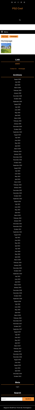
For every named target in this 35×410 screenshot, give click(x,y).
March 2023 (17, 182)
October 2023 (17, 162)
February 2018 (17, 318)
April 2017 (17, 343)
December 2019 (17, 268)
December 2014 (17, 373)
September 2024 (17, 132)
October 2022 (17, 196)
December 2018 (17, 290)
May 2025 (17, 112)
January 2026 (17, 93)
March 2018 (17, 315)
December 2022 (17, 190)
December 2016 (17, 354)
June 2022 (17, 207)
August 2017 (17, 332)
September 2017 (17, 329)
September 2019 (17, 273)
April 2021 (17, 246)
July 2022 (17, 204)
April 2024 (17, 146)
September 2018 (17, 298)
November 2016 (17, 357)
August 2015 (17, 365)
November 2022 (17, 193)
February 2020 (17, 262)
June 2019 (17, 279)
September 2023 (17, 165)
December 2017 (17, 320)
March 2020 (17, 259)
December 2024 (17, 126)
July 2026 (17, 82)
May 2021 (17, 243)
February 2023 (17, 184)
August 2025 (17, 104)
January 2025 (17, 123)
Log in (17, 386)
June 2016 (17, 362)
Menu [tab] (6, 32)
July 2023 (17, 171)
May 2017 (17, 340)
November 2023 (17, 159)
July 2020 (17, 248)
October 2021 (17, 229)
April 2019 (17, 282)
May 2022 (17, 209)
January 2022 (17, 221)
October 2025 (17, 98)
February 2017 (17, 348)
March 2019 (17, 284)
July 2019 (17, 276)
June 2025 (17, 109)
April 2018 (17, 312)
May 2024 (17, 143)
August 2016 (17, 359)
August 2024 (17, 135)
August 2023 (17, 168)
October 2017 (17, 326)
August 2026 (17, 79)
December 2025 (17, 96)
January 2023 (17, 187)
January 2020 (17, 265)
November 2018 (17, 293)
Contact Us (13, 68)
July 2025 (17, 107)
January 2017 (17, 351)
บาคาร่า (17, 63)
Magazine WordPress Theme (12, 407)
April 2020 (17, 257)
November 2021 (17, 226)
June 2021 (17, 240)
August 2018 (17, 301)
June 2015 (17, 368)
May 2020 (17, 254)
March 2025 (17, 118)
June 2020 (17, 251)
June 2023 (17, 173)
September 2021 (17, 232)
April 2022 (17, 212)
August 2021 (17, 234)
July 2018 (17, 304)
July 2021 (17, 237)
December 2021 (17, 223)
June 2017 (17, 337)
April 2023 (17, 179)
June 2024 (17, 140)
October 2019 (17, 271)
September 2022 (17, 198)
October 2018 (17, 296)
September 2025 (17, 101)
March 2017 (17, 346)
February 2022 (17, 218)
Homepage (22, 68)
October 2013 (17, 376)
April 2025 (17, 115)
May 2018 (17, 309)
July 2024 (17, 137)
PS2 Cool (17, 8)
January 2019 (17, 287)
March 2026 (17, 87)
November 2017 (17, 323)
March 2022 (17, 215)
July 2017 (17, 334)
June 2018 (17, 307)
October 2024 (17, 129)
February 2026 (17, 90)
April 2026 (17, 85)
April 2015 (17, 370)
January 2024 (17, 154)
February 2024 (17, 151)
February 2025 (17, 121)
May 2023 (17, 176)
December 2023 (17, 157)
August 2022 (17, 201)
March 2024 (17, 148)
